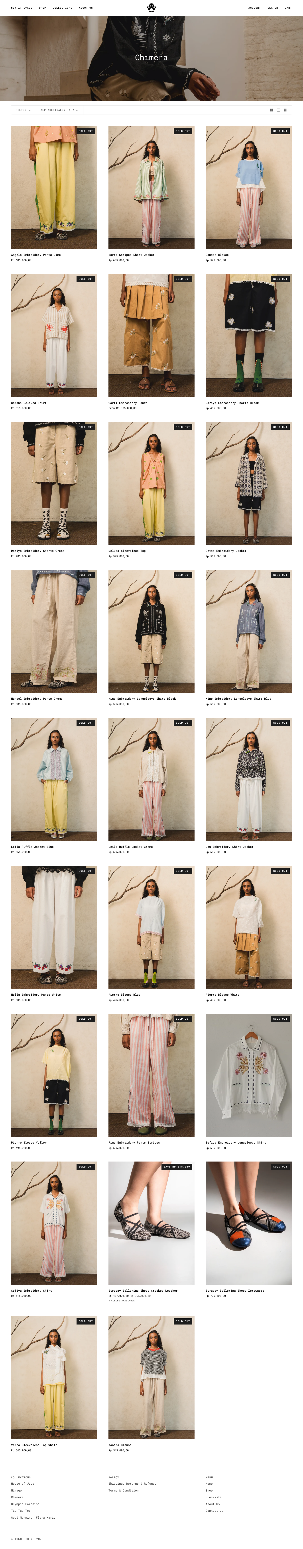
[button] (42, 8)
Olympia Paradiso (25, 1504)
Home (209, 1483)
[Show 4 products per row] (287, 110)
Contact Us (214, 1511)
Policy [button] (113, 1477)
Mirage (16, 1490)
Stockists (214, 1497)
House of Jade (22, 1483)
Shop (209, 1490)
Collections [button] (21, 1477)
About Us (213, 1504)
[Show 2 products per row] (271, 110)
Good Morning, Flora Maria (33, 1517)
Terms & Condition (123, 1490)
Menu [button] (209, 1477)
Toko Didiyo (24, 1539)
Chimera (17, 1497)
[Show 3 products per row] (278, 110)
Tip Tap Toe (21, 1511)
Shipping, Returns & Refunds (132, 1483)
